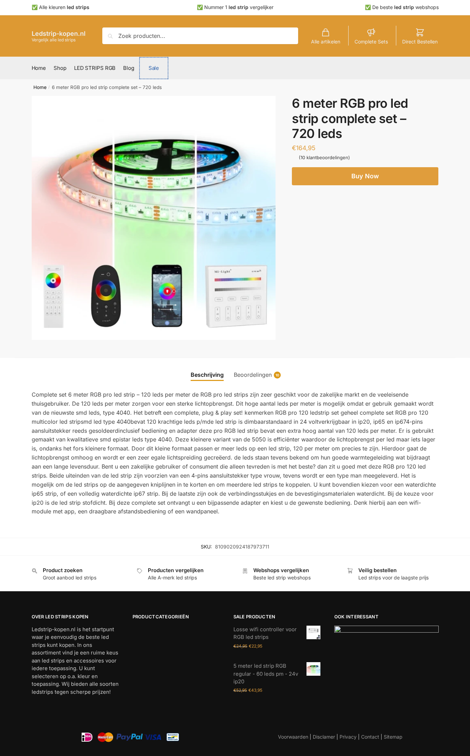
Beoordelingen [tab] (253, 374)
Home (40, 87)
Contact (370, 737)
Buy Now (365, 176)
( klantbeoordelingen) (324, 157)
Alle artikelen (325, 41)
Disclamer (324, 737)
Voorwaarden (293, 737)
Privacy (348, 737)
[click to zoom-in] (154, 218)
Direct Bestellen (420, 41)
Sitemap (393, 737)
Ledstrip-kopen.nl (59, 33)
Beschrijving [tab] (207, 374)
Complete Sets (371, 41)
